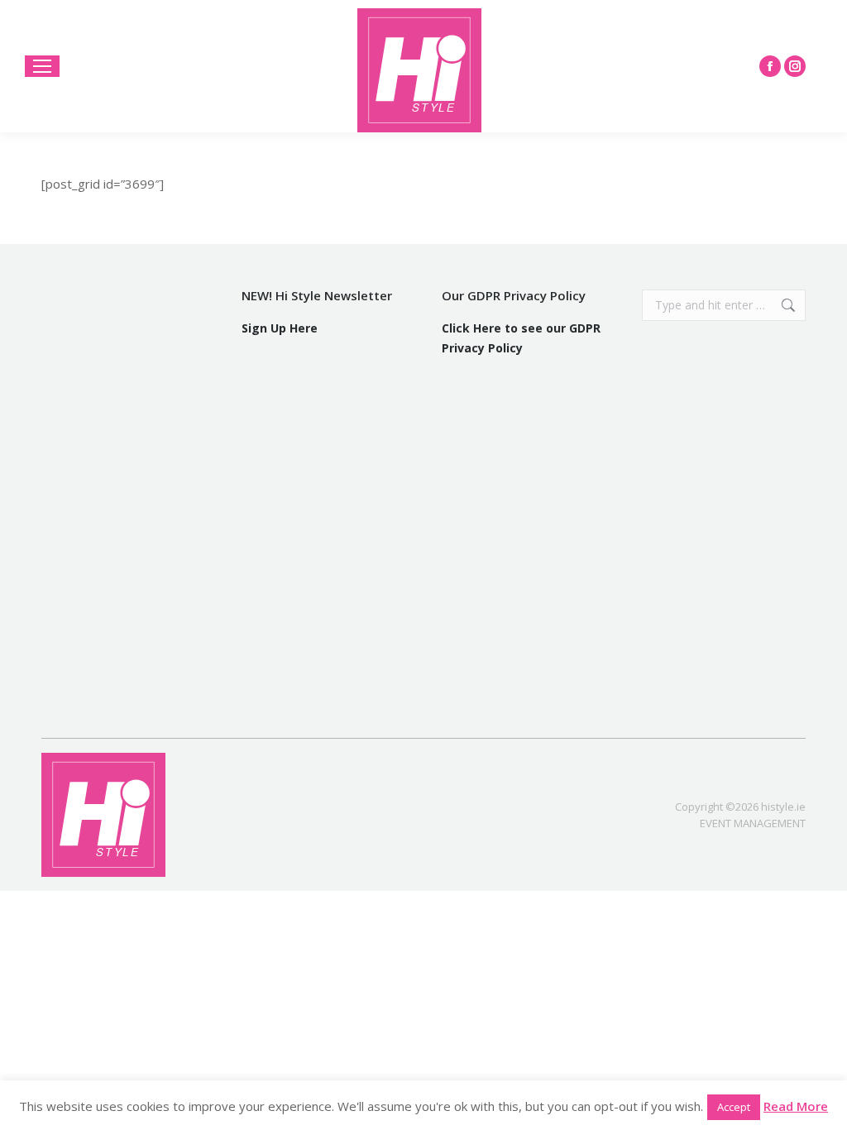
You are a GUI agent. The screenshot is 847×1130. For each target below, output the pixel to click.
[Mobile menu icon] (42, 66)
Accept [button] (733, 1106)
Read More (795, 1106)
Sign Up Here (280, 328)
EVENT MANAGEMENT (753, 823)
